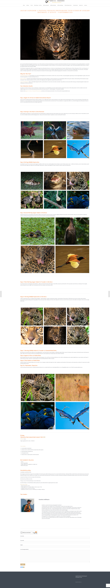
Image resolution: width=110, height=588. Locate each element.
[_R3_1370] (31, 316)
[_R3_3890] (31, 149)
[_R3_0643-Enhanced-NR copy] (78, 199)
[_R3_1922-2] (55, 335)
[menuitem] (24, 5)
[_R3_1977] (31, 335)
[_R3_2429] (55, 180)
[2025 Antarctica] (1, 294)
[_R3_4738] (55, 130)
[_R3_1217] (72, 231)
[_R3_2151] (78, 130)
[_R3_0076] (37, 231)
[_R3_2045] (55, 149)
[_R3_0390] (72, 387)
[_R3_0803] (78, 149)
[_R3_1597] (78, 335)
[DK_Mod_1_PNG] (55, 2)
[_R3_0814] (31, 199)
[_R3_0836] (55, 199)
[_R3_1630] (78, 180)
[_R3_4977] (31, 130)
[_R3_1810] (37, 259)
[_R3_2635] (31, 180)
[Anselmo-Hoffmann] (27, 505)
